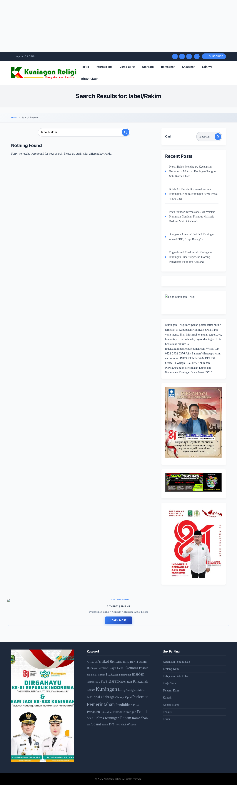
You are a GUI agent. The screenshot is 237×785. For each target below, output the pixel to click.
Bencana (116, 661)
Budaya (92, 668)
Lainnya (207, 66)
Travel (117, 725)
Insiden (138, 674)
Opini (128, 697)
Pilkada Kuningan (124, 712)
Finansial (92, 674)
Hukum (112, 674)
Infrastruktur (89, 78)
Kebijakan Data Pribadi (176, 676)
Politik (85, 66)
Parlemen (140, 696)
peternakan (106, 712)
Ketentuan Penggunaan (176, 661)
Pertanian (93, 712)
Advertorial (92, 662)
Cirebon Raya (107, 668)
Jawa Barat (127, 66)
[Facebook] (175, 56)
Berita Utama (138, 661)
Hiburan (101, 675)
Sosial (96, 724)
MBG (141, 689)
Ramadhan (168, 66)
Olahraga (148, 66)
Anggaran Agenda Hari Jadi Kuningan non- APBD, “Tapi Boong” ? (191, 237)
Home (14, 117)
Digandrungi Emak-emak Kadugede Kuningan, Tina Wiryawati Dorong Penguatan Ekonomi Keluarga (190, 257)
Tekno (105, 724)
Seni (89, 725)
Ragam (125, 718)
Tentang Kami (171, 668)
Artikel (103, 661)
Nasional (93, 697)
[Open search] (197, 56)
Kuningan (106, 689)
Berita (126, 661)
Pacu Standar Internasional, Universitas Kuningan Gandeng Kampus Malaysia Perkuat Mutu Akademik (192, 216)
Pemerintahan (101, 704)
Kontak (167, 697)
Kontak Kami (171, 704)
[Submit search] (125, 132)
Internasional (104, 66)
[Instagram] (189, 56)
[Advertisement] (111, 26)
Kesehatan (125, 681)
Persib (136, 705)
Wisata (131, 724)
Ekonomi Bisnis (136, 668)
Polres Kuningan (106, 718)
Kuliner (91, 689)
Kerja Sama (169, 683)
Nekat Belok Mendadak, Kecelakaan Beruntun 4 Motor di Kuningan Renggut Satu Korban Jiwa (192, 171)
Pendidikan (124, 705)
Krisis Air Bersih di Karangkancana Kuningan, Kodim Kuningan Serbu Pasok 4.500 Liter (193, 194)
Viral (123, 724)
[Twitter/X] (182, 56)
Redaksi (167, 712)
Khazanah (188, 66)
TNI (111, 724)
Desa (120, 668)
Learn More (119, 620)
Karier (166, 719)
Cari (168, 136)
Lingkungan (128, 689)
